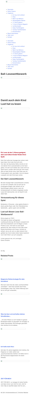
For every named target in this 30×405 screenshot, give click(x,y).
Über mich (11, 35)
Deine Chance (12, 11)
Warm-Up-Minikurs (17, 18)
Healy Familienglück (18, 28)
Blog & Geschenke (13, 33)
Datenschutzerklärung (14, 401)
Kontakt (10, 37)
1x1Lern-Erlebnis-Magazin (20, 24)
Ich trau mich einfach (18, 15)
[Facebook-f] (7, 397)
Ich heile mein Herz (7, 347)
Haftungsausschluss (7, 403)
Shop (13, 17)
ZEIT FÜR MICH (6, 379)
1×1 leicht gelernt (17, 22)
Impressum (4, 401)
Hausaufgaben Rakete (18, 20)
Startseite (10, 9)
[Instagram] (15, 397)
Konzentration (16, 31)
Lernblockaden (16, 26)
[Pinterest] (3, 397)
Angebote (10, 13)
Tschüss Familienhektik (19, 29)
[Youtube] (11, 397)
